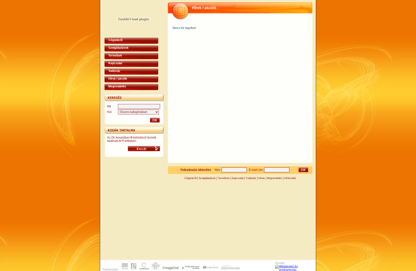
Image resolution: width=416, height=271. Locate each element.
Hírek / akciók (117, 78)
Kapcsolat (115, 63)
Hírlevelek (290, 178)
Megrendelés (117, 86)
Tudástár (114, 71)
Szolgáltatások (118, 47)
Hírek (261, 178)
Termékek (115, 55)
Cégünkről (115, 40)
